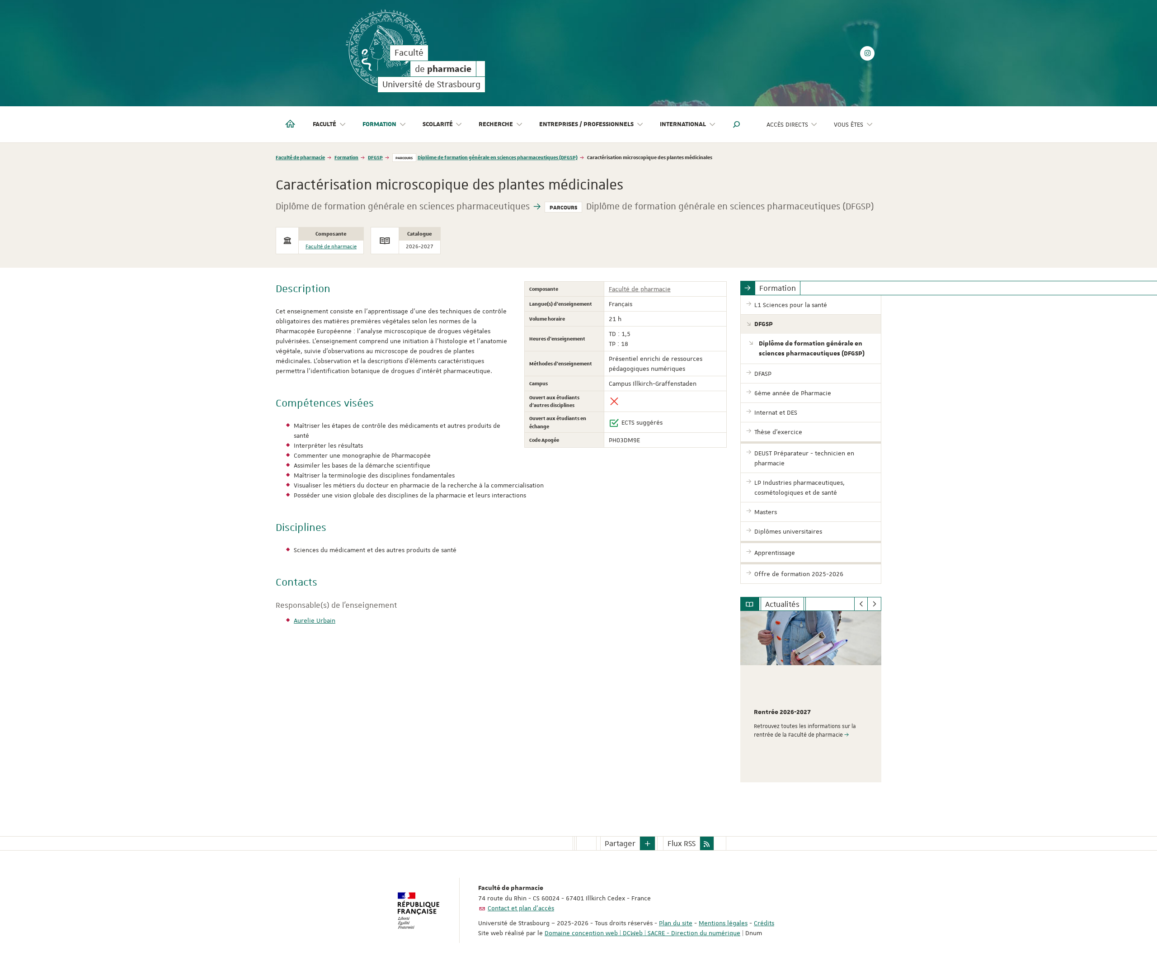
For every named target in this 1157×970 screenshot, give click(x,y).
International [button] (683, 124)
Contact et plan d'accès (521, 908)
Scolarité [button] (438, 124)
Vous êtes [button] (848, 124)
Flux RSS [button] (682, 843)
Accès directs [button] (787, 124)
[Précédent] (861, 604)
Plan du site (675, 923)
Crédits (764, 923)
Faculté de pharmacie (300, 157)
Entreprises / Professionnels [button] (586, 124)
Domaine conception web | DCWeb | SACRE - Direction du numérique (642, 933)
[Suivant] (874, 604)
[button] (736, 124)
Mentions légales (723, 923)
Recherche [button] (496, 124)
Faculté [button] (324, 124)
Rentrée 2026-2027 (782, 712)
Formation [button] (379, 124)
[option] (811, 696)
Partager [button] (620, 843)
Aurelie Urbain (314, 620)
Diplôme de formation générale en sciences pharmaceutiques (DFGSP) (498, 157)
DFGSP (375, 157)
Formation (346, 157)
